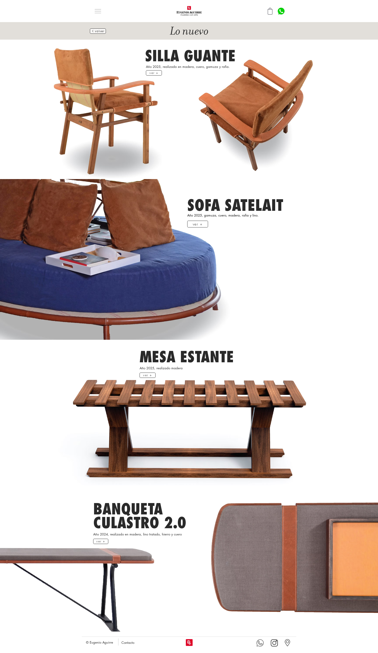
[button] (98, 11)
